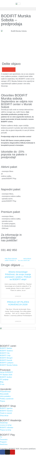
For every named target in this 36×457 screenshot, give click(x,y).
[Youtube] (12, 452)
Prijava (2, 401)
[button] (18, 9)
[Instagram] (7, 452)
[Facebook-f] (2, 452)
